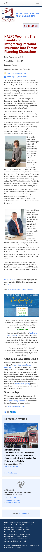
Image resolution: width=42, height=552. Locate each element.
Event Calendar (15, 522)
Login (24, 541)
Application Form (10, 539)
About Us (14, 525)
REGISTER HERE (9, 280)
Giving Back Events (28, 522)
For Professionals (13, 500)
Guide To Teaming (13, 502)
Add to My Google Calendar (16, 77)
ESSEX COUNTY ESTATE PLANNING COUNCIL (27, 15)
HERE (9, 284)
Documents (19, 527)
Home (6, 522)
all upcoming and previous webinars (20, 289)
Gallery (6, 525)
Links (26, 527)
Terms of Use (17, 547)
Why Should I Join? (25, 525)
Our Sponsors (9, 527)
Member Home (9, 536)
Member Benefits (23, 536)
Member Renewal (24, 539)
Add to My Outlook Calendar (17, 73)
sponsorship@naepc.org (17, 401)
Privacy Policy (7, 547)
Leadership (22, 532)
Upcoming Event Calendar (17, 406)
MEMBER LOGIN (31, 26)
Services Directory (10, 532)
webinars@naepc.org (22, 384)
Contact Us (8, 541)
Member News (9, 529)
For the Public (11, 498)
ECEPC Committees (10, 534)
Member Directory (22, 529)
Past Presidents (24, 534)
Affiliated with (17, 492)
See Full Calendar (11, 473)
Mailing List (23, 513)
